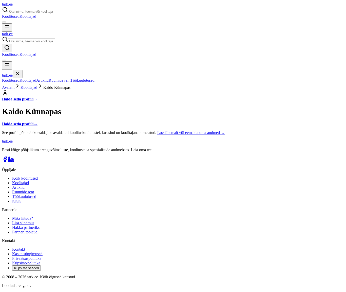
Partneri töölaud (24, 232)
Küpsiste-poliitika (26, 263)
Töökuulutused (82, 80)
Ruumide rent (59, 80)
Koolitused (11, 16)
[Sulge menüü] (18, 74)
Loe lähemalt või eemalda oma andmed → (191, 132)
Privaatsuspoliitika (26, 258)
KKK (16, 201)
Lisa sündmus (23, 223)
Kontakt (18, 249)
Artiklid (42, 80)
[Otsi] (7, 48)
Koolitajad (28, 16)
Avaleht (8, 87)
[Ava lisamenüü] (4, 22)
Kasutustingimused (27, 254)
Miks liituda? (22, 218)
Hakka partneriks (26, 227)
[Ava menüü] (7, 27)
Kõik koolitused (25, 178)
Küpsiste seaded (26, 268)
